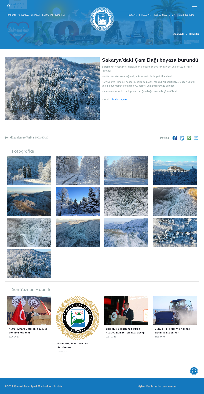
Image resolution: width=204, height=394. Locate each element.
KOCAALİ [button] (132, 15)
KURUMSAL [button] (23, 15)
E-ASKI (180, 15)
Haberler (194, 34)
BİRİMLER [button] (35, 15)
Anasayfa (179, 34)
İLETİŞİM (189, 15)
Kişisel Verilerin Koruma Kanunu (157, 386)
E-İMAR (172, 15)
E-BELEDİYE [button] (145, 15)
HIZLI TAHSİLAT (160, 15)
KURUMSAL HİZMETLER (53, 15)
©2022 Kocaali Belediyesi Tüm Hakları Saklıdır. (34, 386)
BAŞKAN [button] (11, 15)
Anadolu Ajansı (120, 99)
